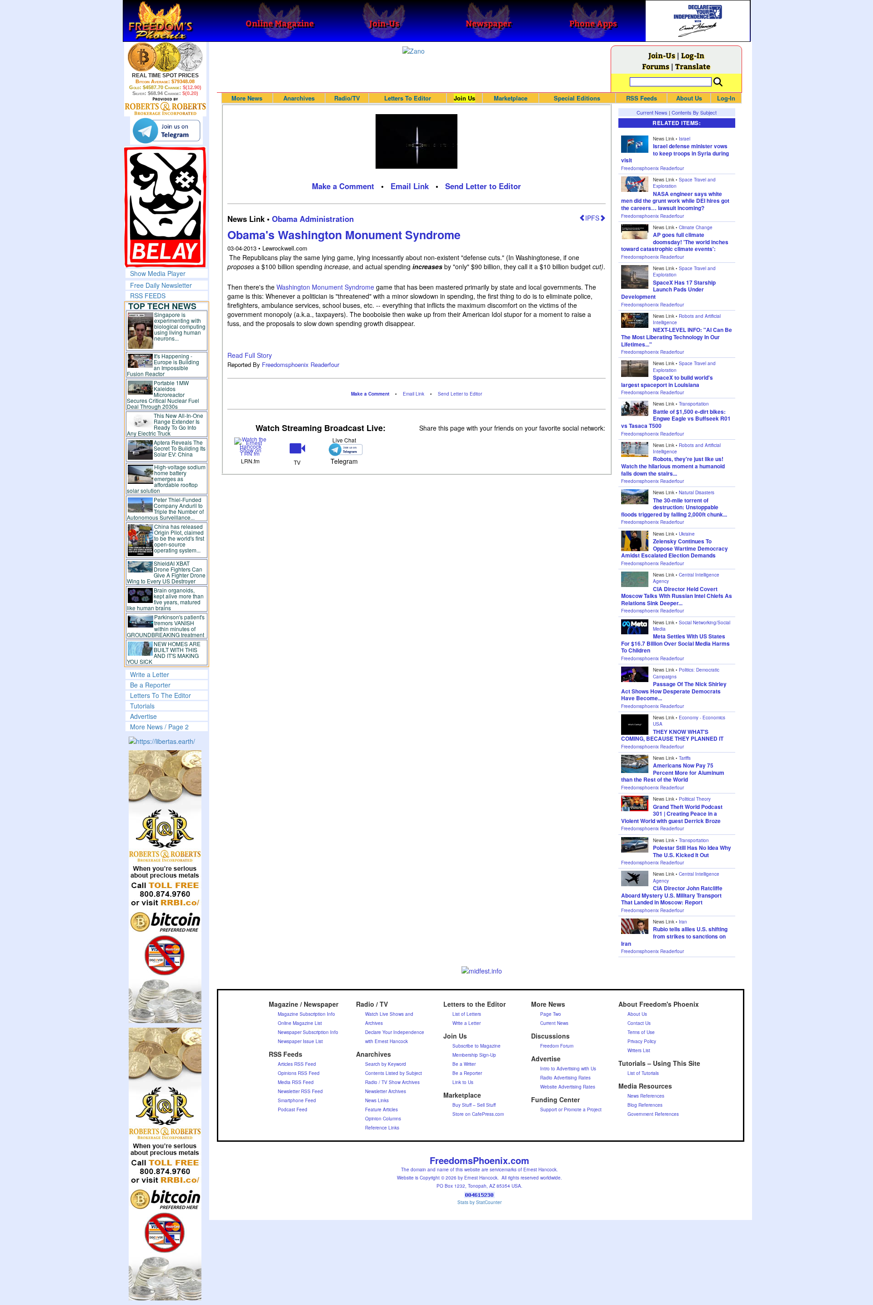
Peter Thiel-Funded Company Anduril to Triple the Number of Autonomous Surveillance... (165, 508)
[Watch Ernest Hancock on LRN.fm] (250, 446)
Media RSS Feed (296, 1082)
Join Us (464, 98)
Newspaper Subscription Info (308, 1032)
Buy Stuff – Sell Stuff (474, 1105)
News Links (377, 1100)
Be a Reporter (150, 684)
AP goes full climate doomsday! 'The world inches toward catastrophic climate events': (674, 242)
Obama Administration (313, 218)
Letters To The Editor (160, 695)
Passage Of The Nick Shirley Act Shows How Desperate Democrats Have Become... (674, 691)
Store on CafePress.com (478, 1114)
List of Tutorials (643, 1073)
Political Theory (695, 799)
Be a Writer (464, 1064)
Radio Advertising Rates (565, 1077)
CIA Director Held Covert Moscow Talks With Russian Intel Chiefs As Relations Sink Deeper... (676, 596)
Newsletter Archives (385, 1091)
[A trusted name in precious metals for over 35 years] (165, 106)
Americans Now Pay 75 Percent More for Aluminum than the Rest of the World (672, 772)
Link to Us (462, 1082)
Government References (653, 1114)
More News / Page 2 (159, 726)
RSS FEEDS (148, 295)
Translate (692, 66)
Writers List (638, 1050)
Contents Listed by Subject (393, 1073)
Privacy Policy (641, 1041)
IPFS (592, 217)
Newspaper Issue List (300, 1041)
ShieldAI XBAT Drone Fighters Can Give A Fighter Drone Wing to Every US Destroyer (166, 572)
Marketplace (510, 98)
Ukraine (687, 534)
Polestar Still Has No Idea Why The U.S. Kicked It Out (692, 851)
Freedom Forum (556, 1046)
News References (645, 1096)
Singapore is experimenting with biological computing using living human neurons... (180, 326)
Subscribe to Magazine (476, 1046)
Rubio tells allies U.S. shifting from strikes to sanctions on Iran (674, 936)
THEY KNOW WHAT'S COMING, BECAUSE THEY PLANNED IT (672, 735)
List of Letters (466, 1014)
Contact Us (639, 1023)
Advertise (143, 716)
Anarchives (299, 98)
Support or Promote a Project (571, 1109)
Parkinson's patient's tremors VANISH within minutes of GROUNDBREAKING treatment (166, 625)
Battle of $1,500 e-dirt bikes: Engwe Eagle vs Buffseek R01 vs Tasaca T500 (676, 418)
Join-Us (661, 55)
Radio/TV (347, 98)
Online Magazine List (300, 1023)
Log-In (692, 55)
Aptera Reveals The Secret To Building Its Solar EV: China (180, 448)
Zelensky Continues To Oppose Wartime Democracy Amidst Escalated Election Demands (674, 548)
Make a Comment (343, 186)
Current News (652, 112)
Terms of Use (641, 1032)
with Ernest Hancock (386, 1041)
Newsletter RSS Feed (300, 1091)
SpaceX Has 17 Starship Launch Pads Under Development (668, 289)
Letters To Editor (407, 98)
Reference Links (382, 1127)
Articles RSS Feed (297, 1064)
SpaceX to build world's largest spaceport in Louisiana (667, 381)
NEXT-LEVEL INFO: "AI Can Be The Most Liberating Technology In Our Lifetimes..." (676, 337)
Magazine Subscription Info (306, 1014)
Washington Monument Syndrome (326, 286)
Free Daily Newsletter (161, 285)
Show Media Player (158, 273)
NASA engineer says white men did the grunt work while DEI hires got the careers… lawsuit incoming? (675, 201)
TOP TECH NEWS (162, 306)
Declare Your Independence (394, 1032)
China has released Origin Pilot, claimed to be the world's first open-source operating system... (179, 538)
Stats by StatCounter (479, 1202)
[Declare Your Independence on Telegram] (166, 130)
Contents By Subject (694, 112)
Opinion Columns (383, 1118)
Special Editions (577, 98)
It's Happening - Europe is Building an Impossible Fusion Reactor (163, 364)
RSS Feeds (641, 98)
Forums (655, 66)
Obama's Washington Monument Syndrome (344, 234)
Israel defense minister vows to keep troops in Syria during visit (675, 153)
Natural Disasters (696, 492)
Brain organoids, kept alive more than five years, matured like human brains (165, 599)
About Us (689, 98)
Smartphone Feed (297, 1100)
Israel (684, 139)
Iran (683, 922)
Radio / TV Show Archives (392, 1082)
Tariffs (685, 758)
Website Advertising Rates (567, 1087)
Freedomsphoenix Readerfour (300, 364)
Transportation (694, 404)
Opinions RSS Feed (299, 1073)
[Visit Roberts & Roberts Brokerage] (165, 57)
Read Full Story (249, 355)
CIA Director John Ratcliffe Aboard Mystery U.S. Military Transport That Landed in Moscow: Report (671, 895)
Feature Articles (381, 1109)
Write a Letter (149, 674)
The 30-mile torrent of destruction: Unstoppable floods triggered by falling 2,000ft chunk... (674, 507)
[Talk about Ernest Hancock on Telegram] (344, 449)
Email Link (410, 186)
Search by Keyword (385, 1064)
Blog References (644, 1105)
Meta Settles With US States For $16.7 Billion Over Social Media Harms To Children (675, 643)
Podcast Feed (292, 1109)
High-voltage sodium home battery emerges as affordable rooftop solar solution (166, 478)
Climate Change (695, 227)
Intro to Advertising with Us (568, 1068)
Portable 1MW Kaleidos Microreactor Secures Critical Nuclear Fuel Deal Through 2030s (163, 394)
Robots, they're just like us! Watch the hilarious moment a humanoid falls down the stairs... (673, 466)
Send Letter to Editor (483, 186)
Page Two (550, 1014)
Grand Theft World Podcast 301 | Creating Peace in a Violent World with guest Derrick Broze (671, 814)
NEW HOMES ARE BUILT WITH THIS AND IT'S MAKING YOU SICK (164, 652)
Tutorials (142, 705)
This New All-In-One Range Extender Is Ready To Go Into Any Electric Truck (165, 424)
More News (246, 98)
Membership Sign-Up (474, 1055)
